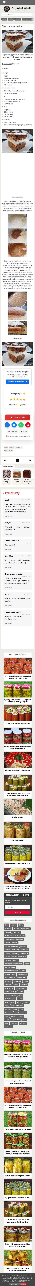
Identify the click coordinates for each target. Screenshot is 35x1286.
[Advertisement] (17, 175)
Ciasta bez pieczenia (11, 942)
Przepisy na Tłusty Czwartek (13, 964)
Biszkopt (14, 992)
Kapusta (7, 956)
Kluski (6, 1023)
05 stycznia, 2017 (26, 499)
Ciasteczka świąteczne (19, 1020)
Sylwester (23, 1023)
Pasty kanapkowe (21, 988)
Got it (23, 1284)
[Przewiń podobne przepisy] (33, 477)
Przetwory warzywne (11, 935)
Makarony (14, 1016)
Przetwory (8, 928)
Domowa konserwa (17, 1006)
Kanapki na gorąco (20, 1013)
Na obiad (13, 925)
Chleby (7, 1006)
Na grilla (11, 19)
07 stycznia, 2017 (26, 594)
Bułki (13, 974)
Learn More (14, 1284)
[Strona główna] (17, 460)
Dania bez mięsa (10, 978)
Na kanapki (24, 949)
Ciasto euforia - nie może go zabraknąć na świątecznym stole (27, 481)
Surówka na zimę (18, 840)
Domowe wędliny (10, 999)
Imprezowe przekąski (11, 946)
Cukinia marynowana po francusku (17, 1176)
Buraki (21, 992)
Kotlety (15, 960)
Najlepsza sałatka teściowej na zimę (17, 863)
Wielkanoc (14, 1023)
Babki (20, 995)
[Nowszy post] (5, 460)
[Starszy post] (30, 460)
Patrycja (8, 523)
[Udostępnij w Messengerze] (14, 425)
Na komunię (8, 1027)
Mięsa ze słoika (9, 1002)
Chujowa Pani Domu (12, 541)
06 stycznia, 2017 (26, 555)
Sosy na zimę (9, 988)
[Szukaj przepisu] (32, 15)
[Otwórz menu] (4, 2)
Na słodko (8, 981)
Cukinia (4, 19)
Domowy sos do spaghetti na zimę (18, 723)
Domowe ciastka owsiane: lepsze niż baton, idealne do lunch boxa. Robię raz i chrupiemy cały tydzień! (17, 481)
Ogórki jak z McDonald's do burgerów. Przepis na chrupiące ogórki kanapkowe (17, 701)
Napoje (27, 964)
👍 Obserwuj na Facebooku (17, 382)
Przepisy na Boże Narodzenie (14, 939)
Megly (7, 500)
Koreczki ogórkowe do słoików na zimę (17, 1129)
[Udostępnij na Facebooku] (7, 425)
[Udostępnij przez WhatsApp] (21, 425)
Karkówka (8, 1009)
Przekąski (8, 932)
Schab (7, 992)
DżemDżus (9, 556)
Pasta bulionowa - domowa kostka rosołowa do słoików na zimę (18, 794)
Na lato (26, 1002)
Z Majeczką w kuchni (13, 612)
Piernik (21, 1016)
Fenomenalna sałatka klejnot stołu (17, 770)
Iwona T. (8, 594)
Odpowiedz (8, 516)
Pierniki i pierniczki (10, 995)
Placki (15, 1009)
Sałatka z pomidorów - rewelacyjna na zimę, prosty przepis (17, 748)
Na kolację (15, 949)
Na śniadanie (17, 981)
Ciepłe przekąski (10, 967)
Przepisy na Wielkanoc (11, 971)
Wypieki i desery (8, 450)
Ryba (21, 1009)
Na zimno (23, 946)
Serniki (16, 985)
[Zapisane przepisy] (30, 2)
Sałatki (22, 935)
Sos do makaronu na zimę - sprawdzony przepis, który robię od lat (17, 677)
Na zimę (16, 928)
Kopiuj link (14, 431)
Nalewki (19, 1002)
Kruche (20, 999)
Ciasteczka (8, 985)
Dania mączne (21, 978)
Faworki (7, 1020)
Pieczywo (8, 960)
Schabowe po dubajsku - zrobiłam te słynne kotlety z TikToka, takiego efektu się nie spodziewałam (17, 888)
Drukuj (25, 431)
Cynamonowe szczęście (14, 574)
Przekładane (19, 447)
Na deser (11, 447)
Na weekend (24, 953)
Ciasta (6, 447)
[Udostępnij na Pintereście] (28, 425)
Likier (6, 1016)
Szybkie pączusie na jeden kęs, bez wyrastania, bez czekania (6, 481)
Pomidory (17, 19)
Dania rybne (8, 1013)
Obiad (6, 925)
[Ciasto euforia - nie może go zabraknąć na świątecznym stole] (27, 474)
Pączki (26, 981)
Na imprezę (16, 932)
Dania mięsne (25, 928)
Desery (23, 971)
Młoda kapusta (22, 974)
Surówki (7, 949)
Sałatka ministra (17, 817)
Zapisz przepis (19, 417)
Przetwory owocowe (11, 953)
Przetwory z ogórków (19, 956)
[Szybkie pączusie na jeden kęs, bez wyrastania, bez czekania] (7, 474)
